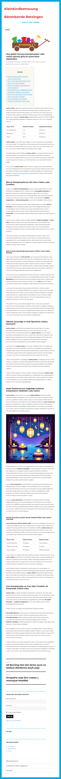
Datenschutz (12, 748)
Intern (10, 751)
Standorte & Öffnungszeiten (17, 766)
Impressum (11, 746)
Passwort (9, 705)
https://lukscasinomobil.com (21, 173)
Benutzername (11, 698)
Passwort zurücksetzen (13, 720)
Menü (7, 30)
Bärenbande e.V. (12, 761)
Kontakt (9, 770)
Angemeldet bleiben (14, 712)
